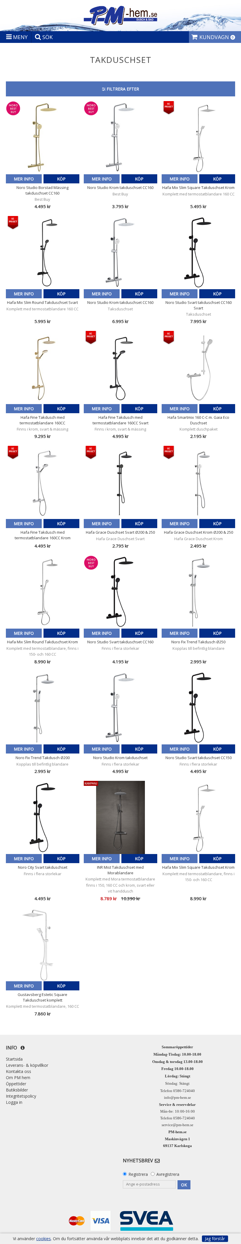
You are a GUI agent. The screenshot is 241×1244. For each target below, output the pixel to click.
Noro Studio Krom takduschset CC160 (120, 187)
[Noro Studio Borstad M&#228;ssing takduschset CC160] (42, 138)
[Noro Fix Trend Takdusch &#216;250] (198, 592)
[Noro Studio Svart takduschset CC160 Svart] (198, 252)
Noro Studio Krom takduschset (120, 757)
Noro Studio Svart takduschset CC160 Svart (198, 305)
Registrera (138, 1174)
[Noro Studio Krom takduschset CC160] (120, 138)
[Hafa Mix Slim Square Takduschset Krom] (198, 138)
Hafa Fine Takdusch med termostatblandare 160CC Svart (120, 420)
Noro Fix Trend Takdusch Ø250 (198, 641)
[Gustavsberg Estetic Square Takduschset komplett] (42, 945)
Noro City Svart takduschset (42, 867)
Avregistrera (167, 1174)
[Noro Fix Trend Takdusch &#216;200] (42, 708)
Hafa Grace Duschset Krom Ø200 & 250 (198, 532)
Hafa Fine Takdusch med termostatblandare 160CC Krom (43, 535)
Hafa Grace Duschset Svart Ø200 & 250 (120, 532)
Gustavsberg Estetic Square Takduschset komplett (42, 997)
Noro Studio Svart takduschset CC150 (198, 757)
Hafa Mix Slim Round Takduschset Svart (42, 302)
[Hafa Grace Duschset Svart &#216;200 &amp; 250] (120, 482)
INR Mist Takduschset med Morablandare (120, 870)
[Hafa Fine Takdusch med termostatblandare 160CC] (42, 367)
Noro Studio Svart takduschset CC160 (120, 641)
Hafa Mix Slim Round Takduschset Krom (42, 641)
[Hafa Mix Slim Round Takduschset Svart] (42, 252)
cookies (43, 1238)
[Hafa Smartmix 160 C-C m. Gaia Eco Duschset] (198, 367)
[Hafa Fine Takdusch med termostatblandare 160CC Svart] (120, 367)
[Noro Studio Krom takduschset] (120, 708)
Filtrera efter (122, 89)
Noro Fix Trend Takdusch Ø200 (43, 757)
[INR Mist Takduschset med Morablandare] (120, 817)
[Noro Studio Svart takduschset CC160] (120, 592)
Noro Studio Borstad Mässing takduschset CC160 (42, 190)
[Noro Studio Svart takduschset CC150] (198, 708)
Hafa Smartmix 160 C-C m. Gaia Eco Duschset (198, 420)
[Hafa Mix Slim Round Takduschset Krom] (42, 592)
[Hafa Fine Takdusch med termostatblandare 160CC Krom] (42, 482)
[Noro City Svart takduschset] (42, 817)
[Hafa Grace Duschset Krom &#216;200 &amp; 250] (198, 482)
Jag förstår (215, 1238)
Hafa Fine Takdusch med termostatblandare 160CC (42, 420)
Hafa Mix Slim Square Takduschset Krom (198, 187)
